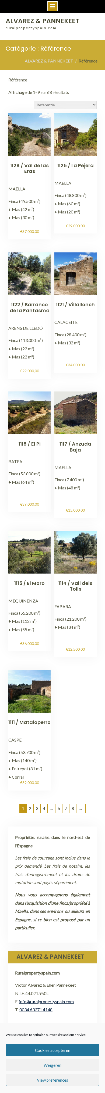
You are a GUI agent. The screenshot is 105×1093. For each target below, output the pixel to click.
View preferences (52, 1080)
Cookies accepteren (52, 1050)
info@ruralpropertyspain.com (46, 1001)
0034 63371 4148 (35, 1009)
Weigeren (52, 1065)
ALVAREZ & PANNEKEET (42, 21)
